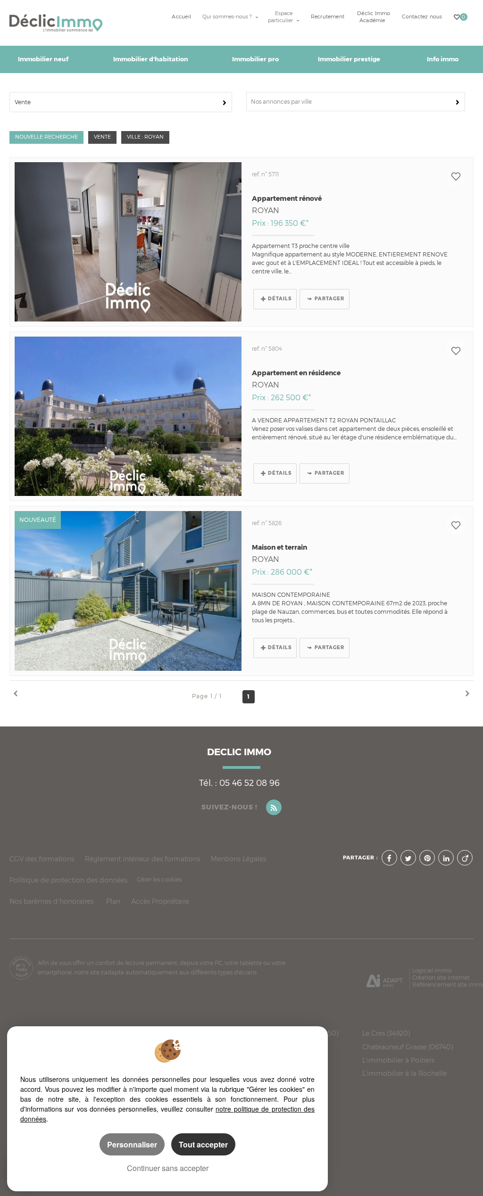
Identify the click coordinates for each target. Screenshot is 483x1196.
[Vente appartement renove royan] (128, 242)
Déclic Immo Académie (373, 17)
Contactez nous (422, 17)
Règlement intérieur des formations (142, 859)
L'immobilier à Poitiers (398, 1060)
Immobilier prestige (349, 59)
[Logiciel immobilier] (384, 977)
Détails (279, 299)
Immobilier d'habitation (150, 59)
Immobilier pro (255, 59)
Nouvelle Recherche (46, 137)
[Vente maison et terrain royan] (128, 590)
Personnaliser (132, 1144)
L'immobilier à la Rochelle (404, 1073)
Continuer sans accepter (167, 1168)
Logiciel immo (431, 970)
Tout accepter (203, 1144)
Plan (113, 901)
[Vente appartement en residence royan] (128, 416)
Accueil (181, 17)
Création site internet (441, 977)
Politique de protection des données (68, 880)
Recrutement (327, 17)
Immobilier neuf (43, 59)
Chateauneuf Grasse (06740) (407, 1047)
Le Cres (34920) (386, 1033)
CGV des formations (41, 859)
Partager (329, 299)
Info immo (442, 59)
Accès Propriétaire (160, 901)
